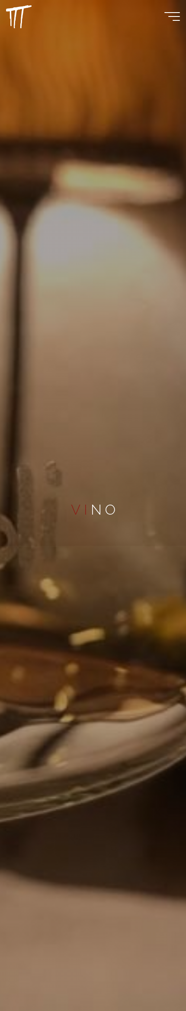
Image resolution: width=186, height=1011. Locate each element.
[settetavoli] (19, 16)
